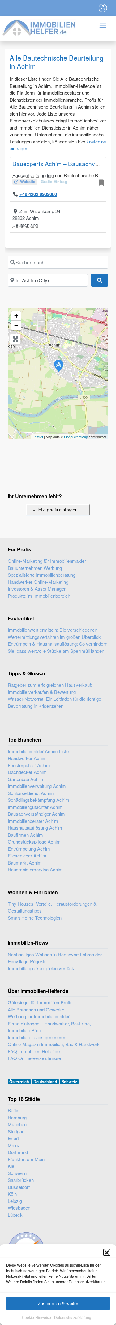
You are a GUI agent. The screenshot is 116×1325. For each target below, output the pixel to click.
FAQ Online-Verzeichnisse (34, 1058)
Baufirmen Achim (25, 834)
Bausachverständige (33, 175)
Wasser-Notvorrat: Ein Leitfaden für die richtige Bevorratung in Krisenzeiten (54, 702)
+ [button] (16, 316)
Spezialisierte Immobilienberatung (41, 574)
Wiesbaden (19, 1207)
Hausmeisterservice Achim (35, 869)
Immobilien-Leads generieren (37, 1037)
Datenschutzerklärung (72, 1317)
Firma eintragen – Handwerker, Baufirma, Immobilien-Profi (49, 1027)
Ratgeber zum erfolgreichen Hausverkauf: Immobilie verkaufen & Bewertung (50, 688)
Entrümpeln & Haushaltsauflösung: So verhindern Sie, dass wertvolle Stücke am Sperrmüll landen (57, 647)
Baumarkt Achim (25, 862)
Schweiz (69, 1081)
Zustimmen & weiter (58, 1303)
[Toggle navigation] (103, 8)
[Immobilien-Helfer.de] (39, 27)
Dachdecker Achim (27, 772)
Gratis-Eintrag (54, 181)
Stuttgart (16, 1131)
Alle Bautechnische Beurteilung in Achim (56, 62)
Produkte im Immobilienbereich (39, 595)
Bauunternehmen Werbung (35, 568)
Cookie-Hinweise (36, 1317)
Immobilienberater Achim (33, 821)
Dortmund (18, 1152)
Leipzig (15, 1201)
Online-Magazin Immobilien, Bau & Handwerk (54, 1044)
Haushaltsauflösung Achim (35, 827)
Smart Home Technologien (35, 917)
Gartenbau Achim (25, 779)
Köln (12, 1193)
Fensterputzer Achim (29, 765)
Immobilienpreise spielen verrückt (41, 968)
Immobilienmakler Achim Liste (38, 751)
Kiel (11, 1166)
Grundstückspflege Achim (34, 841)
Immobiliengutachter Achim (35, 807)
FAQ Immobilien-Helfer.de (34, 1051)
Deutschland (25, 225)
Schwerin (17, 1173)
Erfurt (13, 1138)
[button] (107, 1252)
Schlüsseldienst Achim (31, 793)
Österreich (19, 1081)
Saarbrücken (21, 1180)
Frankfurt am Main (26, 1159)
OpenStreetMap (76, 436)
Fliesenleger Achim (27, 855)
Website (27, 181)
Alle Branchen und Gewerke (36, 1009)
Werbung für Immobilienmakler (39, 1016)
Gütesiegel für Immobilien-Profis (40, 1002)
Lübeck (15, 1215)
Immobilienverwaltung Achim (37, 786)
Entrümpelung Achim (29, 848)
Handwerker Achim (27, 758)
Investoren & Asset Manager (37, 588)
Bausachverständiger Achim (36, 813)
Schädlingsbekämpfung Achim (38, 800)
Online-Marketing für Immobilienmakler (47, 561)
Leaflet (38, 436)
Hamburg (17, 1117)
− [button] (16, 325)
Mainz (14, 1145)
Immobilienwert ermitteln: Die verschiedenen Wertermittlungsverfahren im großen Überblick (54, 633)
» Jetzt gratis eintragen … (58, 509)
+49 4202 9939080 (38, 194)
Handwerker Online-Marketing (38, 582)
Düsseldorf (19, 1187)
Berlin (13, 1110)
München (17, 1124)
